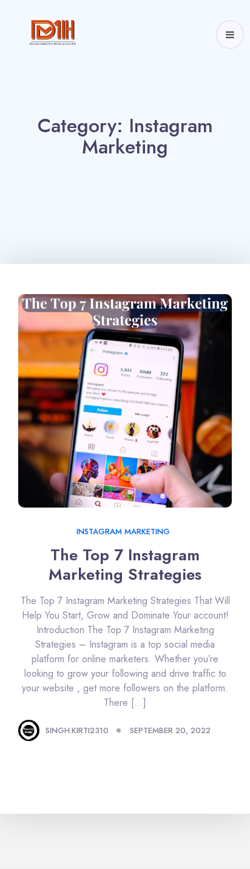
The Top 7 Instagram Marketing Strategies (126, 564)
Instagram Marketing (123, 531)
